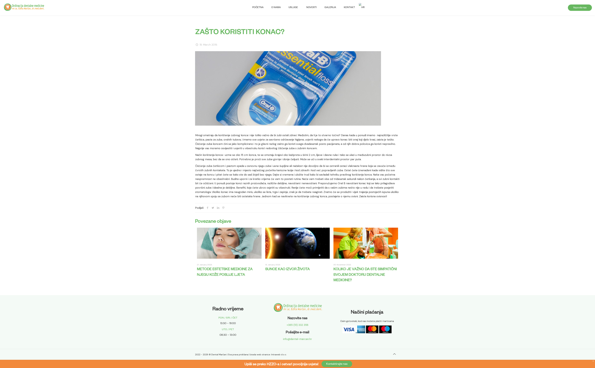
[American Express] (360, 332)
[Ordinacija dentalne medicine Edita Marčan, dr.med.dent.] (23, 7)
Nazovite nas (579, 8)
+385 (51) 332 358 (297, 325)
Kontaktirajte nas (337, 364)
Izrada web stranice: (260, 354)
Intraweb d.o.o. (279, 354)
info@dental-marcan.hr (297, 339)
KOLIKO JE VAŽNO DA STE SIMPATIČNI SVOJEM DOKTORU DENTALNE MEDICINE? (365, 275)
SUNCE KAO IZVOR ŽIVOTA (287, 270)
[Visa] (348, 332)
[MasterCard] (372, 332)
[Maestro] (385, 332)
